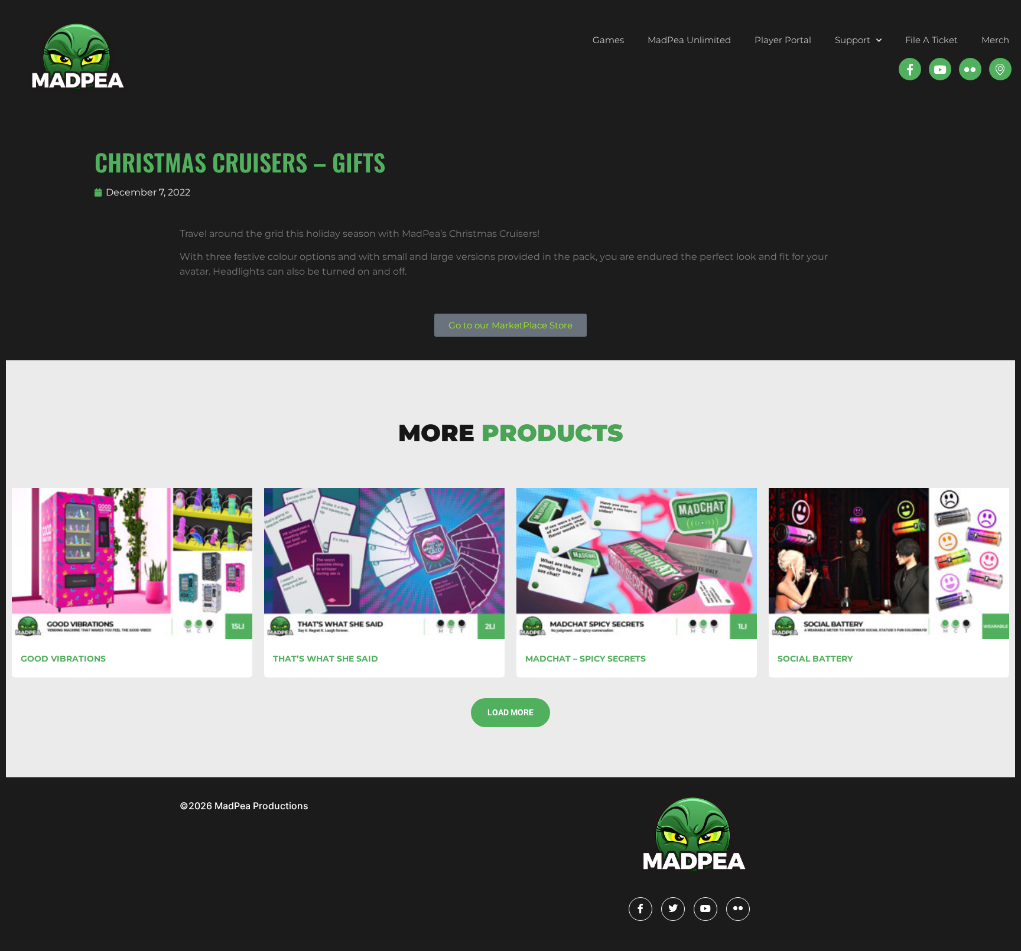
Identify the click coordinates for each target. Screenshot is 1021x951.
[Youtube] (940, 69)
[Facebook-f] (910, 69)
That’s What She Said (325, 658)
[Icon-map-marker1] (1000, 69)
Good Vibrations (63, 658)
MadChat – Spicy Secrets (585, 658)
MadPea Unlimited (689, 39)
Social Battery (815, 658)
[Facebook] (640, 909)
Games (608, 39)
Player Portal (783, 39)
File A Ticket (931, 39)
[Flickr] (738, 909)
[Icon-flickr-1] (970, 69)
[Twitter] (673, 909)
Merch (995, 39)
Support (852, 39)
